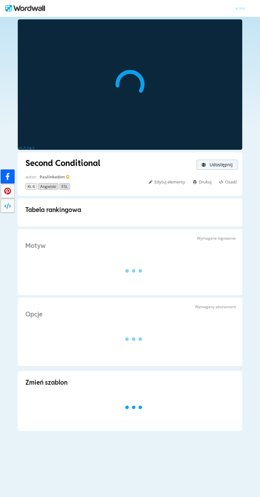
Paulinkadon (52, 177)
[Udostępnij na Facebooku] (8, 176)
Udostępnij (220, 165)
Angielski (48, 186)
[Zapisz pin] (8, 191)
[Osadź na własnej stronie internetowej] (8, 206)
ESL (65, 186)
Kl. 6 (31, 186)
